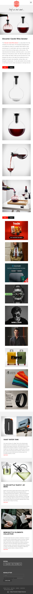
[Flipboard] (14, 564)
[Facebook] (4, 564)
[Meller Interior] (16, 315)
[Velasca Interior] (16, 251)
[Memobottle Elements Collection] (16, 519)
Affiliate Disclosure (8, 589)
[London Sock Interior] (16, 378)
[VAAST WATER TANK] (16, 426)
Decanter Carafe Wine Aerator (11, 42)
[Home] (16, 4)
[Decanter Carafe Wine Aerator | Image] (16, 24)
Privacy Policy (6, 588)
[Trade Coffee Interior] (16, 230)
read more (5, 455)
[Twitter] (7, 564)
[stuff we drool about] (16, 9)
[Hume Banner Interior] (16, 272)
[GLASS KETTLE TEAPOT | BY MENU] (16, 472)
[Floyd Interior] (16, 357)
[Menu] (31, 2)
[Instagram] (17, 564)
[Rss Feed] (20, 564)
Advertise (22, 588)
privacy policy (20, 578)
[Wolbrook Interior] (16, 294)
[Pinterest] (11, 564)
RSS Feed (13, 588)
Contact (17, 588)
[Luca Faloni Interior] (16, 336)
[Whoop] (16, 399)
